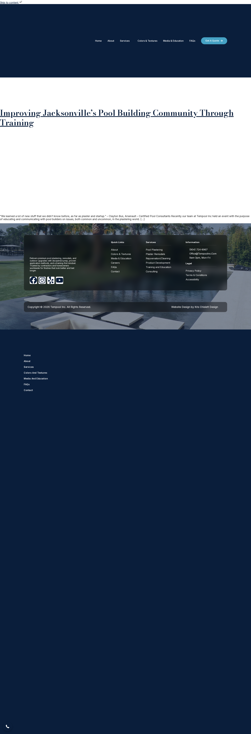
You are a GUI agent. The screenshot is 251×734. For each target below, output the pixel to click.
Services (29, 367)
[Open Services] (131, 41)
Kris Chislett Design (206, 306)
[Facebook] (33, 280)
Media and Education (36, 378)
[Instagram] (42, 280)
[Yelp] (50, 280)
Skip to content (9, 2)
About (27, 361)
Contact (28, 390)
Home (27, 355)
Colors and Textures (35, 372)
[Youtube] (59, 280)
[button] (7, 726)
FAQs (27, 384)
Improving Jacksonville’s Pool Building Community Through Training (117, 118)
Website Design (180, 306)
